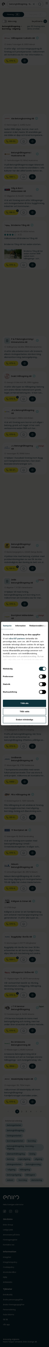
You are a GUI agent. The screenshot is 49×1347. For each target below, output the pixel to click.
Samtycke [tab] (7, 626)
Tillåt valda (24, 711)
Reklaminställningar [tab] (38, 626)
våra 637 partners (17, 638)
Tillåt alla (24, 703)
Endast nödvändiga (24, 720)
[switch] (42, 676)
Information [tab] (20, 626)
